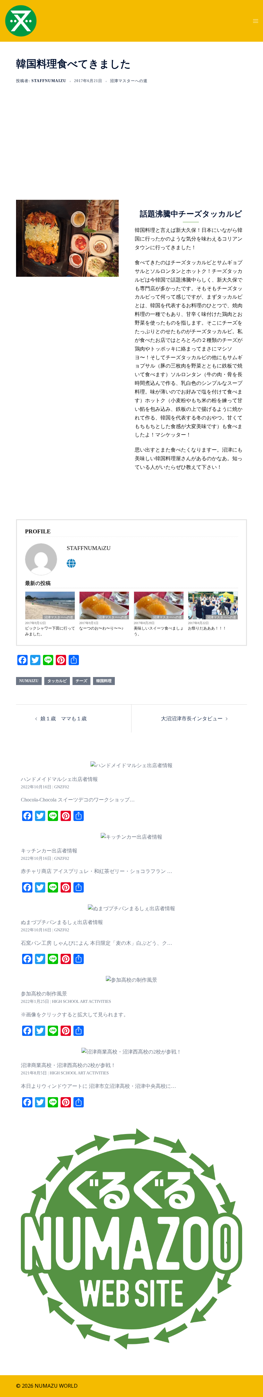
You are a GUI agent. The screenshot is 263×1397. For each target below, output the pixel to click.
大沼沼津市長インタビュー (192, 718)
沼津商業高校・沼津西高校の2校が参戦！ (68, 1065)
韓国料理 (104, 681)
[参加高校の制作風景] (131, 980)
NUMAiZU (28, 681)
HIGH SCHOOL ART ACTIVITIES (81, 1001)
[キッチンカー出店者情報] (131, 837)
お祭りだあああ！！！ (207, 628)
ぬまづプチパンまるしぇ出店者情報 (62, 922)
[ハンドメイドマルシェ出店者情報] (131, 765)
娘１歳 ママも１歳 (63, 718)
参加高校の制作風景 (44, 993)
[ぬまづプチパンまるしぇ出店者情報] (131, 908)
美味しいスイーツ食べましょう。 (159, 631)
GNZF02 (61, 787)
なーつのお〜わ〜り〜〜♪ (101, 628)
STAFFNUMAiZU (48, 81)
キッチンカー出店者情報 (49, 850)
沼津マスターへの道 (129, 81)
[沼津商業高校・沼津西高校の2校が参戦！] (131, 1051)
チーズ (81, 681)
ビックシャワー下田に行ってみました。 (50, 631)
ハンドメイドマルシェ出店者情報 (59, 779)
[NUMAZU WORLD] (21, 20)
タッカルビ (57, 681)
